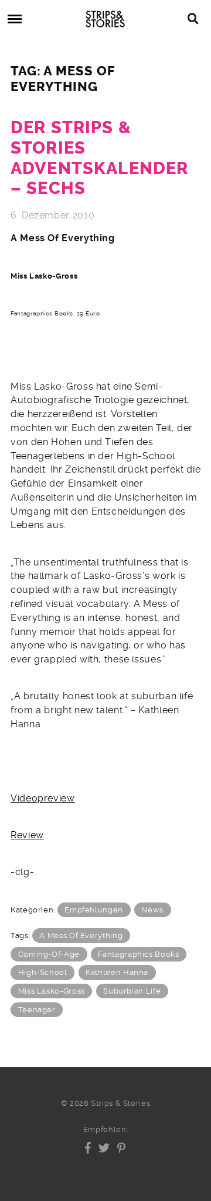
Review (27, 835)
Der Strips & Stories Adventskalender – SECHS (99, 158)
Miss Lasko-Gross (51, 991)
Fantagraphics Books (138, 954)
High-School (42, 972)
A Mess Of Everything (80, 935)
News (152, 909)
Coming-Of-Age (49, 954)
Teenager (37, 1009)
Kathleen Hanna (117, 972)
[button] (88, 1148)
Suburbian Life (132, 991)
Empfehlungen (93, 909)
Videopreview (43, 798)
